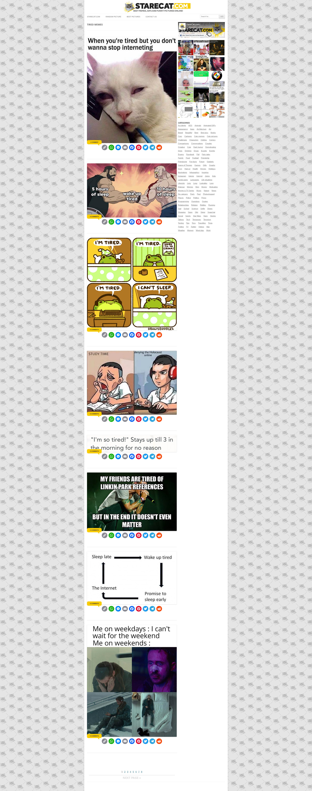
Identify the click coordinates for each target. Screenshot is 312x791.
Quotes (205, 201)
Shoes (209, 209)
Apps (192, 129)
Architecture (201, 129)
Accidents (182, 125)
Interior (191, 176)
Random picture (113, 17)
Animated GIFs (210, 125)
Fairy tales (206, 154)
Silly (196, 212)
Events (212, 151)
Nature (206, 191)
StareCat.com (93, 17)
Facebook (190, 154)
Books (213, 133)
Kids (214, 176)
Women (190, 230)
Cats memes (199, 136)
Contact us (151, 17)
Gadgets (210, 162)
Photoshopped (208, 194)
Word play (200, 230)
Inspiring (205, 172)
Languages (194, 180)
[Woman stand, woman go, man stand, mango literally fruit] (201, 110)
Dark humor (198, 147)
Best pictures (133, 17)
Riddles (203, 205)
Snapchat (211, 212)
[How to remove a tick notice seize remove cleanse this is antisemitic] (216, 110)
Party (192, 194)
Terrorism (207, 220)
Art (210, 129)
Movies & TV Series (186, 191)
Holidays (212, 169)
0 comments (94, 216)
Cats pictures (212, 136)
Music (198, 191)
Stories (213, 216)
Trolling (181, 227)
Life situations (206, 180)
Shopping (181, 212)
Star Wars (197, 216)
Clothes (204, 140)
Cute (189, 147)
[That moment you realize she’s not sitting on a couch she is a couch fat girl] (201, 63)
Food (188, 158)
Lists (189, 183)
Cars (180, 136)
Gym (180, 169)
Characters (193, 140)
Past (199, 194)
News (214, 191)
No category (183, 194)
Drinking (188, 151)
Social (180, 216)
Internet (199, 176)
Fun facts (193, 162)
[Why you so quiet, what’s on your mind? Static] (185, 110)
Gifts (205, 165)
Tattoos (181, 220)
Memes (190, 187)
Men (197, 187)
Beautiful (188, 133)
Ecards (204, 151)
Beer (196, 133)
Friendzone (182, 162)
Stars (205, 216)
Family (180, 158)
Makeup (181, 187)
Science (195, 209)
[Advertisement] (131, 762)
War (208, 227)
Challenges (182, 140)
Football (195, 158)
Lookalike (203, 183)
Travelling (202, 223)
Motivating (213, 187)
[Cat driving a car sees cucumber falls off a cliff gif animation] (201, 94)
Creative (181, 147)
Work (208, 230)
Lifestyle (181, 183)
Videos (201, 227)
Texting (181, 223)
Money (204, 187)
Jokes (207, 176)
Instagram (182, 176)
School (186, 209)
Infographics (194, 172)
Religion (194, 205)
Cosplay (208, 144)
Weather (181, 230)
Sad (179, 209)
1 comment (94, 142)
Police (188, 198)
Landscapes (183, 180)
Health (195, 169)
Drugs (196, 151)
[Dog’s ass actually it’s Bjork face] (185, 78)
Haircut (187, 169)
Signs (190, 212)
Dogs (180, 151)
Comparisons (183, 144)
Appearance (183, 129)
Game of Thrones (185, 165)
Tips (187, 223)
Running (211, 205)
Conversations (197, 144)
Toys (194, 223)
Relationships (183, 205)
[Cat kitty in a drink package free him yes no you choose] (185, 47)
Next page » (132, 778)
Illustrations (182, 172)
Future (201, 162)
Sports (188, 216)
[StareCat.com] (156, 6)
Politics (196, 198)
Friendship (205, 158)
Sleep (203, 212)
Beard (180, 133)
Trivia (210, 223)
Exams (181, 154)
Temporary (196, 220)
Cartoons (188, 136)
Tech (188, 220)
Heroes (203, 169)
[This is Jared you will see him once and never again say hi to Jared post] (216, 94)
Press (203, 198)
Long (195, 183)
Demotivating (210, 147)
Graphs (212, 165)
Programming (183, 201)
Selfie (202, 209)
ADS (190, 125)
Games (197, 165)
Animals (198, 125)
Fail (198, 154)
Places (181, 198)
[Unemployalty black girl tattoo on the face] (216, 63)
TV (187, 227)
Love (212, 183)
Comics (212, 140)
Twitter (193, 227)
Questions (195, 201)
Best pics (204, 133)
